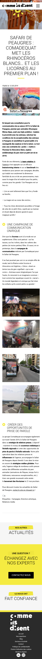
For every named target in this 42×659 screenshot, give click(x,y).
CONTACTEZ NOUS (21, 575)
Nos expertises (21, 636)
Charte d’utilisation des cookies (21, 649)
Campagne (16, 499)
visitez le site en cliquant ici (23, 490)
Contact (21, 644)
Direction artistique (28, 499)
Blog (21, 639)
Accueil (21, 634)
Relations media (8, 502)
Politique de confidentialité (21, 647)
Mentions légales (21, 652)
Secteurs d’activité (21, 641)
